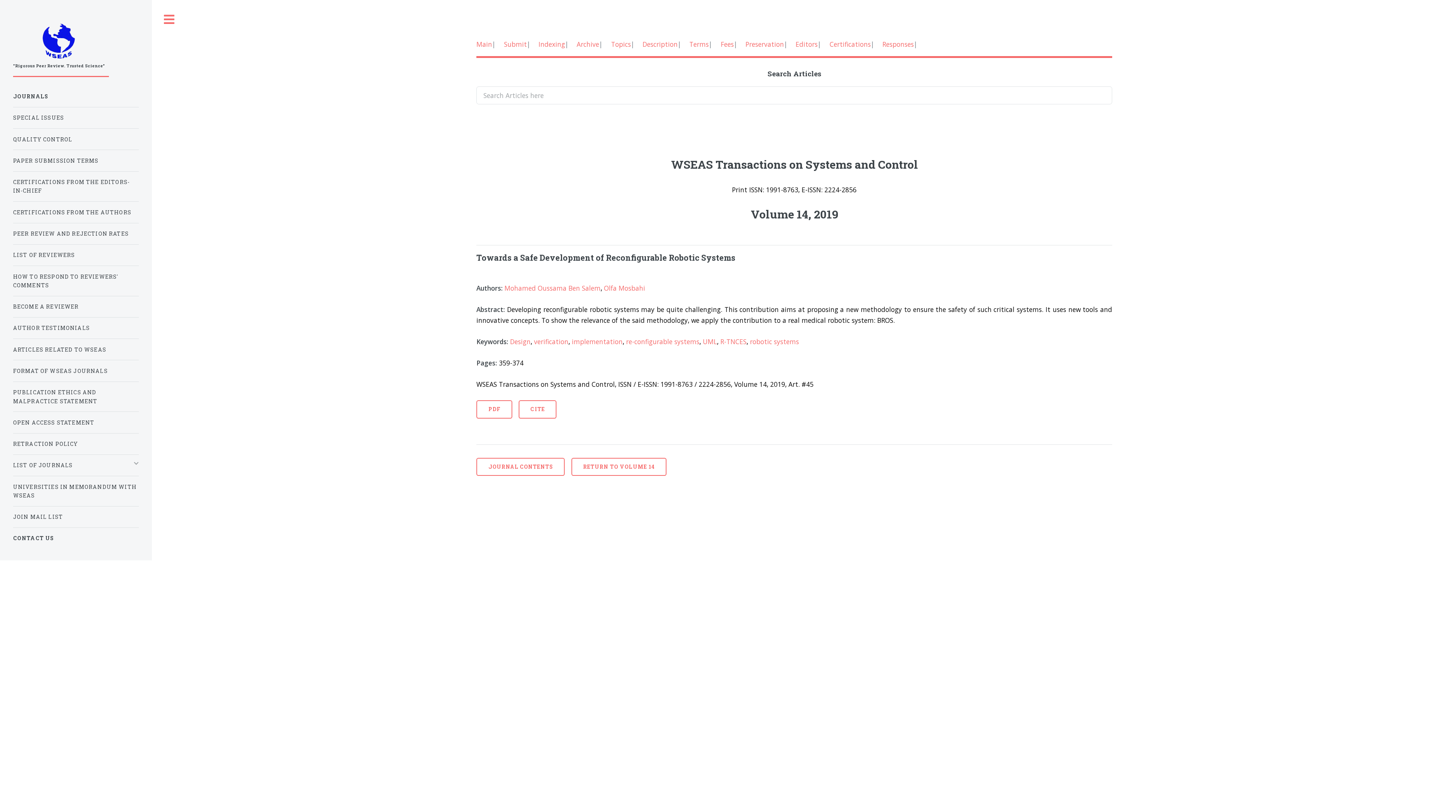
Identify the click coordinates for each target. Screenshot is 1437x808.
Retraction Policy (45, 443)
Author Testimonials (51, 327)
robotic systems (774, 341)
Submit (515, 44)
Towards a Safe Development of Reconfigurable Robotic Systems (605, 257)
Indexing (552, 44)
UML (710, 341)
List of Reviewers (44, 254)
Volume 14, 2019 (794, 213)
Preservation (764, 44)
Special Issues (38, 117)
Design (520, 341)
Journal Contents (520, 466)
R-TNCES (733, 341)
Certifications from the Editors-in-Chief (71, 186)
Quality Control (43, 139)
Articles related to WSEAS (59, 349)
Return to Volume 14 (619, 466)
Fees (727, 44)
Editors (807, 44)
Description (660, 44)
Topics (621, 44)
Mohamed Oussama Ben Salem (552, 288)
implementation (597, 341)
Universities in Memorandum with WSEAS (75, 491)
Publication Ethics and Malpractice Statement (55, 396)
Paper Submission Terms (56, 160)
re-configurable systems (662, 341)
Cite (537, 409)
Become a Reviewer (46, 306)
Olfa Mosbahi (624, 288)
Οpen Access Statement (54, 422)
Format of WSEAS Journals (60, 370)
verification (551, 341)
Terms (699, 44)
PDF (494, 409)
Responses (898, 44)
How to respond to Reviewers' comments (66, 281)
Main (484, 44)
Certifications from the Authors (72, 212)
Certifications (850, 44)
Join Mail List (38, 516)
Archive (588, 44)
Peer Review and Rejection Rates (71, 233)
